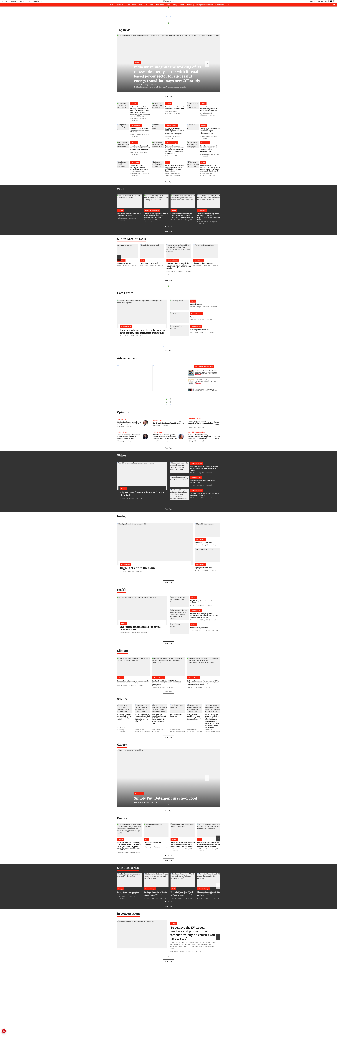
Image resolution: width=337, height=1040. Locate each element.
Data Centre (160, 5)
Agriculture (119, 5)
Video (168, 5)
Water (127, 5)
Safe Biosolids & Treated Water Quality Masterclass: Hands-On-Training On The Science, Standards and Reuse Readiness (206, 372)
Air (146, 5)
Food (182, 5)
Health (111, 5)
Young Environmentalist (204, 5)
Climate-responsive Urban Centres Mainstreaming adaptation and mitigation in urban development (207, 390)
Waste (134, 5)
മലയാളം (14, 2)
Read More (168, 280)
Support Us (37, 2)
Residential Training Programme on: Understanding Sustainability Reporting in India (206, 381)
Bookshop (190, 5)
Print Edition (25, 2)
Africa (151, 5)
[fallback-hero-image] (123, 112)
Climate (140, 5)
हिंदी (6, 2)
